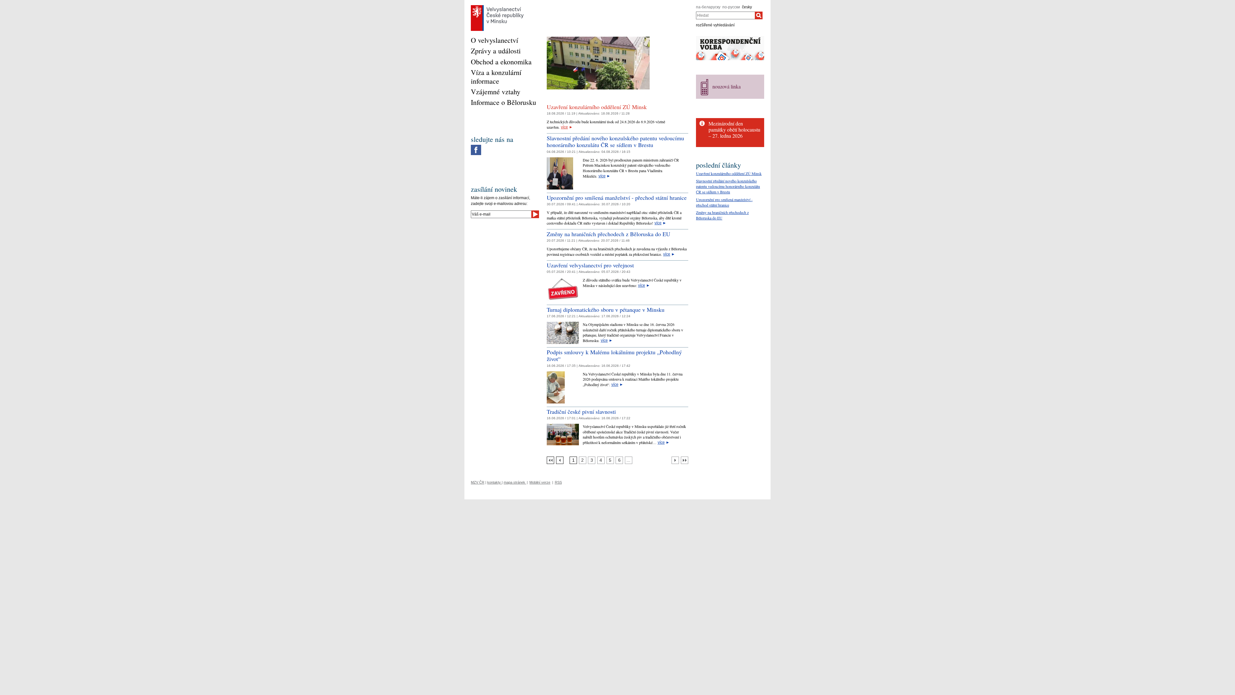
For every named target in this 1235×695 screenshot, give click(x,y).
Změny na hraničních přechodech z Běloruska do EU (608, 234)
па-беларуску (708, 7)
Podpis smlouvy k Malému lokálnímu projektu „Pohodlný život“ (614, 355)
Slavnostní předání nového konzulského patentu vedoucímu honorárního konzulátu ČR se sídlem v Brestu (615, 141)
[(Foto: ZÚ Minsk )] (598, 39)
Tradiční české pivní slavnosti (581, 411)
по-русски (731, 7)
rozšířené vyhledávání (715, 25)
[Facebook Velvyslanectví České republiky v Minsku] (476, 146)
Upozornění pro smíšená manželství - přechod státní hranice (617, 197)
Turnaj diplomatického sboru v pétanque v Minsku (605, 309)
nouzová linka (726, 86)
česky (747, 7)
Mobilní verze (539, 482)
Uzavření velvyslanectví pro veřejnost (590, 265)
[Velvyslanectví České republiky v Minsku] (497, 7)
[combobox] (725, 15)
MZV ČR (477, 482)
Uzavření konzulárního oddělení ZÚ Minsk (597, 107)
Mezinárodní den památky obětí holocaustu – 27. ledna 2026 (734, 129)
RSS (558, 482)
